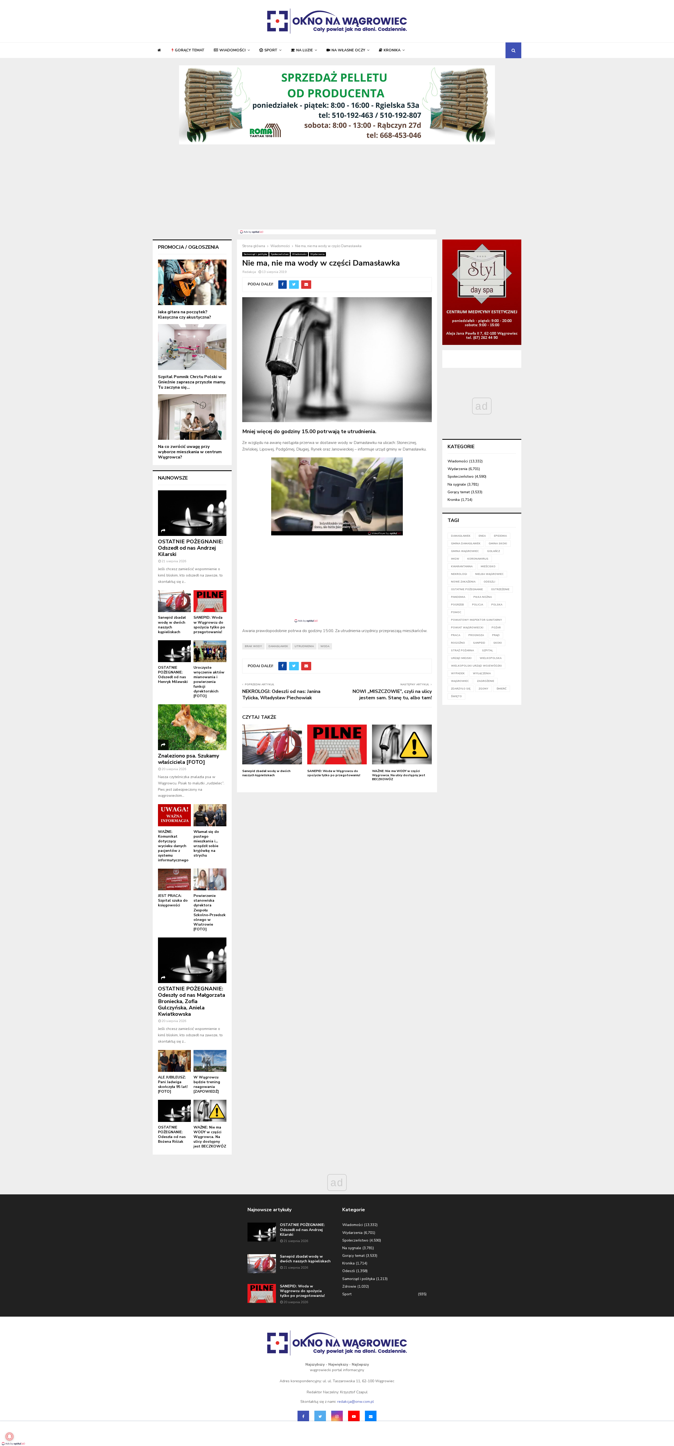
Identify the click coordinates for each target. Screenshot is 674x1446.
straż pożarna (462, 650)
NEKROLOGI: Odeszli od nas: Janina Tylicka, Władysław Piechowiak (281, 694)
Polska (496, 605)
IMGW (455, 559)
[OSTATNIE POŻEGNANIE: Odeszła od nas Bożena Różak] (174, 1111)
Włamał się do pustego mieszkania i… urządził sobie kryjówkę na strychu (206, 843)
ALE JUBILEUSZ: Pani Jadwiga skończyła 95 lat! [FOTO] (173, 1084)
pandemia (458, 597)
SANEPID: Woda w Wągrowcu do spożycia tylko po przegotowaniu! (333, 773)
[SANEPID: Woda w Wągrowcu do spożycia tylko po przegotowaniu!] (210, 601)
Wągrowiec (460, 681)
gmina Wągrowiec (465, 551)
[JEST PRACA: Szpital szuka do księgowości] (174, 879)
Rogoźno (458, 643)
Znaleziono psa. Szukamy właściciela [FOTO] (188, 759)
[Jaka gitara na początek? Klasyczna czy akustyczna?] (192, 282)
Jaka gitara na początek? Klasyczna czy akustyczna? (184, 314)
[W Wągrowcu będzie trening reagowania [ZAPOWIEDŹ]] (210, 1061)
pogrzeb (457, 605)
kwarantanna (462, 566)
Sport (270, 50)
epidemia (500, 536)
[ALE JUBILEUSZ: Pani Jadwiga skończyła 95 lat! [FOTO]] (174, 1061)
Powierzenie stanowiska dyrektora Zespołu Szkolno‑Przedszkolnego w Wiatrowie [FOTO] (210, 912)
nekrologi (459, 574)
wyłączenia (482, 673)
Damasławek (278, 646)
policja (477, 605)
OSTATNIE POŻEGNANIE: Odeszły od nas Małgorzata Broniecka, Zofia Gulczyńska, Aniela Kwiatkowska (191, 1001)
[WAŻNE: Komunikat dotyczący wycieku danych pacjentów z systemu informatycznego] (174, 815)
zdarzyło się (460, 689)
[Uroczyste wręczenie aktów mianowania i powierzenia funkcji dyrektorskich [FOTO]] (210, 651)
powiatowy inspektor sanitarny (476, 620)
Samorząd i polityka (255, 254)
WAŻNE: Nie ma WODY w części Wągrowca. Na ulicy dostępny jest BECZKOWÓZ (398, 775)
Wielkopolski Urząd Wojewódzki (476, 666)
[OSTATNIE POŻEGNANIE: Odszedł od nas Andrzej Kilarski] (192, 513)
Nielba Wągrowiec (489, 574)
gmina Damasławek (465, 543)
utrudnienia (304, 646)
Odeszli (348, 1270)
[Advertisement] (337, 189)
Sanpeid (479, 643)
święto (456, 696)
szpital (487, 650)
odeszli (489, 582)
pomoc (456, 612)
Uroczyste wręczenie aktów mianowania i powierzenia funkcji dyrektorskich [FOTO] (209, 681)
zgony (483, 689)
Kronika (392, 50)
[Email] (370, 1416)
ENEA (482, 536)
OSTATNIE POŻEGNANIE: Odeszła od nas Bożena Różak (172, 1134)
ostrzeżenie (500, 589)
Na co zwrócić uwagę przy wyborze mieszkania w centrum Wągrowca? (190, 452)
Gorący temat (189, 50)
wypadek (458, 673)
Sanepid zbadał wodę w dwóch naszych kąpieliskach (266, 773)
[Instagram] (337, 1416)
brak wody (253, 646)
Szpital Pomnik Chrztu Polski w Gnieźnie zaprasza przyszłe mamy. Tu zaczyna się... (192, 382)
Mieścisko (488, 566)
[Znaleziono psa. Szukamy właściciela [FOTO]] (192, 727)
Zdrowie (349, 1286)
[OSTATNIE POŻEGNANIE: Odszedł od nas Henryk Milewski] (174, 651)
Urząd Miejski (461, 658)
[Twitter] (320, 1416)
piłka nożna (482, 597)
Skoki (497, 643)
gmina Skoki (498, 543)
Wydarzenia (317, 254)
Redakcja (249, 272)
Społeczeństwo (280, 254)
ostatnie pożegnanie (467, 589)
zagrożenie (485, 681)
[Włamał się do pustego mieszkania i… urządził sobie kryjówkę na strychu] (210, 815)
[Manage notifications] (9, 1436)
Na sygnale (457, 484)
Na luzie (304, 50)
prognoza (476, 635)
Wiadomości (232, 50)
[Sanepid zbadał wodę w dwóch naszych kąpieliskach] (174, 601)
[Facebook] (303, 1416)
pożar (496, 627)
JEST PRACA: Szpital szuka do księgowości (173, 900)
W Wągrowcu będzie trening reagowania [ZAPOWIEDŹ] (207, 1084)
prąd (496, 635)
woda (324, 646)
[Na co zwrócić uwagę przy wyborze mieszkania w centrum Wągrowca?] (192, 417)
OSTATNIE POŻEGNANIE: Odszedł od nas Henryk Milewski (173, 674)
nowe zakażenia (463, 582)
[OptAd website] (384, 533)
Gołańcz (493, 551)
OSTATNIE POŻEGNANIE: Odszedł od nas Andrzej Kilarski (190, 548)
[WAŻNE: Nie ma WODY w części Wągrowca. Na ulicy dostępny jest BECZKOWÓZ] (210, 1111)
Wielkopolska (491, 658)
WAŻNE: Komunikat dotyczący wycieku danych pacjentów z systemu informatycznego (173, 846)
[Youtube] (354, 1416)
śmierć (502, 689)
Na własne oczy (348, 50)
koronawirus (477, 559)
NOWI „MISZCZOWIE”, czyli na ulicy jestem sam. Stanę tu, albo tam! (392, 694)
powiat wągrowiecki (467, 627)
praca (455, 635)
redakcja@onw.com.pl (355, 1401)
